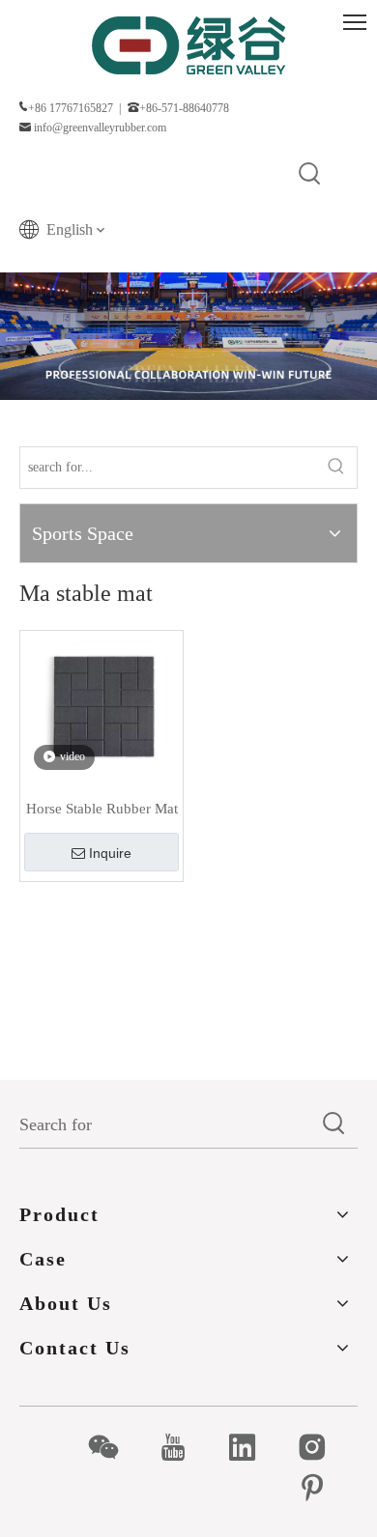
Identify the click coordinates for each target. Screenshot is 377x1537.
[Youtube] (183, 1447)
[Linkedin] (252, 1447)
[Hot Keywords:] (310, 174)
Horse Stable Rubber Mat (102, 808)
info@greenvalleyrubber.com (100, 127)
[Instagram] (322, 1447)
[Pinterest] (322, 1487)
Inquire (110, 853)
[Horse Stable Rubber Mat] (101, 710)
